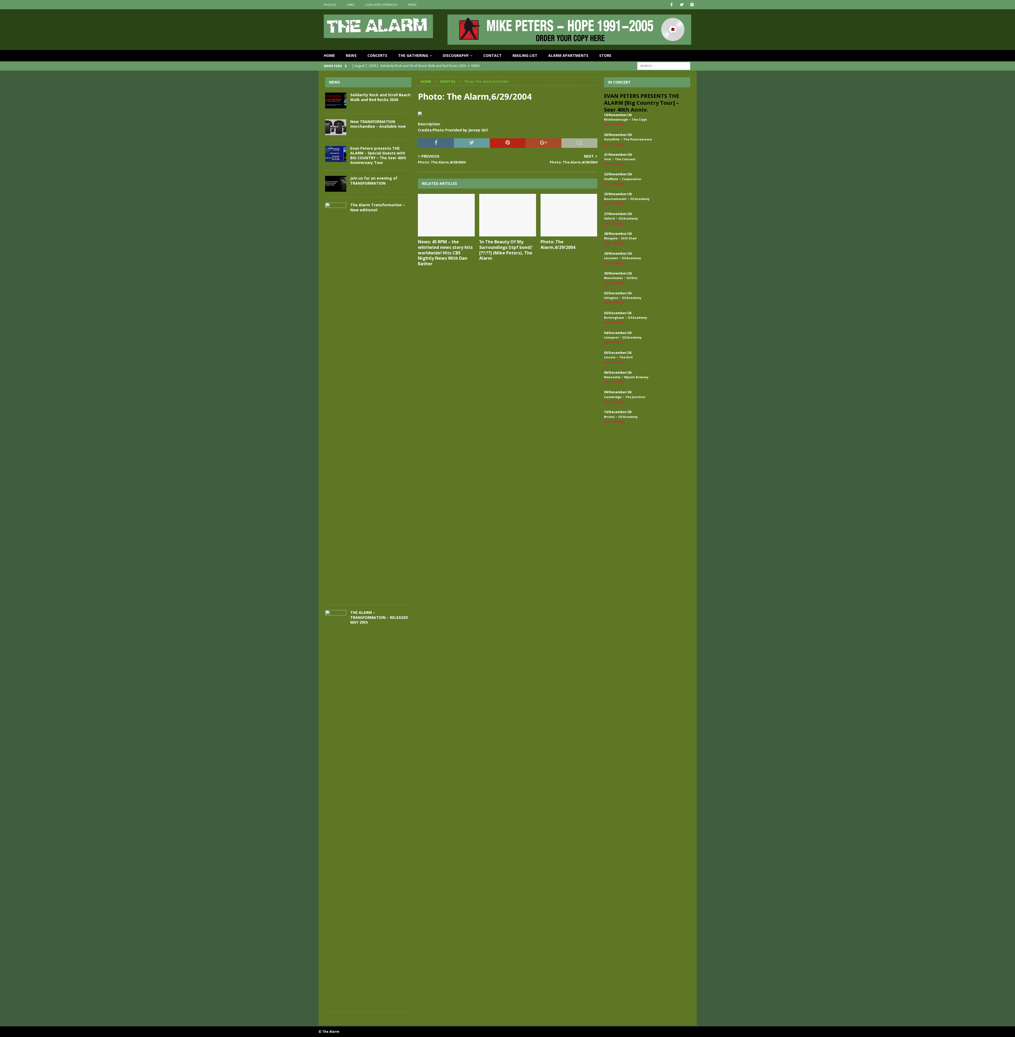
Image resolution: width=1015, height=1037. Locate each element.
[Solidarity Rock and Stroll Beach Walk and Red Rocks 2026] (335, 100)
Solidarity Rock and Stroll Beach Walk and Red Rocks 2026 (380, 97)
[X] (681, 4)
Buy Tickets (614, 124)
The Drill (626, 357)
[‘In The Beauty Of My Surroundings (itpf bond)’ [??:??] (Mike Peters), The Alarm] (507, 215)
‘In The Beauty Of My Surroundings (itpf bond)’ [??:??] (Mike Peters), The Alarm (505, 250)
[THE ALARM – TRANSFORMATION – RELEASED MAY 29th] (335, 808)
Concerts (377, 55)
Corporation (631, 179)
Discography (456, 55)
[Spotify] (692, 4)
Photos (330, 5)
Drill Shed (628, 238)
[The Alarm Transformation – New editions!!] (335, 401)
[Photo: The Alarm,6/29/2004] (569, 215)
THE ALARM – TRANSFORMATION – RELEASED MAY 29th (379, 617)
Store (605, 55)
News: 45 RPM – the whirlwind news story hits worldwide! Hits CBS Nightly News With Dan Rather (445, 253)
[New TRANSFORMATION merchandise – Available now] (335, 127)
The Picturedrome (637, 139)
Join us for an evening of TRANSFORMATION (373, 180)
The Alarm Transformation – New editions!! (377, 207)
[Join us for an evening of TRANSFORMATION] (335, 184)
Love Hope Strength (381, 5)
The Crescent (625, 159)
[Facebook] (671, 4)
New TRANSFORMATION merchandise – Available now (378, 124)
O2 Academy (639, 199)
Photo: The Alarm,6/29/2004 (558, 244)
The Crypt (639, 119)
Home (329, 55)
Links (350, 5)
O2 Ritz (632, 278)
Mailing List (525, 55)
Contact (492, 55)
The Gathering (413, 55)
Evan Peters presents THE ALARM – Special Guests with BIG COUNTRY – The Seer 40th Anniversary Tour (378, 155)
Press (412, 5)
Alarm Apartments (568, 55)
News (351, 55)
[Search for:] (663, 65)
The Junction (635, 397)
